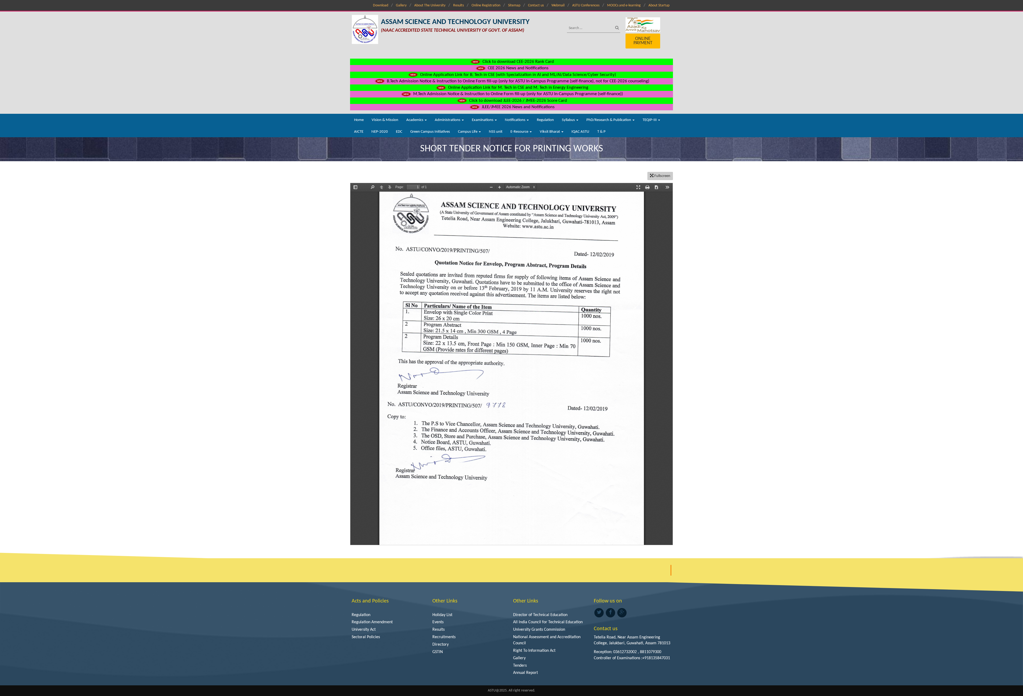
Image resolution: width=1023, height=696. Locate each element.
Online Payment (643, 41)
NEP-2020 (379, 132)
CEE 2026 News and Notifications (518, 68)
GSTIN (437, 652)
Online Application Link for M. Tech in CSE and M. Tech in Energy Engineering (517, 87)
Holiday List (442, 615)
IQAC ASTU (580, 132)
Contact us (536, 5)
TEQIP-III (650, 120)
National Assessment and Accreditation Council (546, 640)
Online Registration (486, 5)
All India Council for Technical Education (548, 622)
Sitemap (514, 5)
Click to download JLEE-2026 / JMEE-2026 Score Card (517, 100)
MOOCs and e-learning (624, 5)
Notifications (515, 120)
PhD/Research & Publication (609, 120)
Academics (415, 120)
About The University (429, 5)
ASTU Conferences (585, 5)
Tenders (520, 665)
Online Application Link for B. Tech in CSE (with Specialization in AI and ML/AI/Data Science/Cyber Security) (517, 74)
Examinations (483, 120)
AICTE (358, 132)
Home (359, 120)
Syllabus (569, 120)
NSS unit (495, 132)
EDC (399, 132)
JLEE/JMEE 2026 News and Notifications (518, 107)
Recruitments (444, 637)
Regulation (545, 120)
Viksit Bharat (550, 132)
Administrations (448, 120)
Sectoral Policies (366, 637)
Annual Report (525, 673)
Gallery (401, 5)
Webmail (558, 5)
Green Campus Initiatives (430, 132)
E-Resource (519, 132)
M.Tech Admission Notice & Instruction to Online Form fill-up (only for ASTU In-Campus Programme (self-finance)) (517, 94)
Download (380, 5)
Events (438, 622)
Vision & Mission (385, 120)
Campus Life (468, 132)
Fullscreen (661, 176)
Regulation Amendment (372, 622)
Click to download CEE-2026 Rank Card (517, 61)
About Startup (658, 5)
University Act (364, 630)
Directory (440, 644)
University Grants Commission (539, 630)
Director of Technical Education (540, 615)
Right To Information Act (534, 651)
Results (458, 5)
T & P (601, 132)
